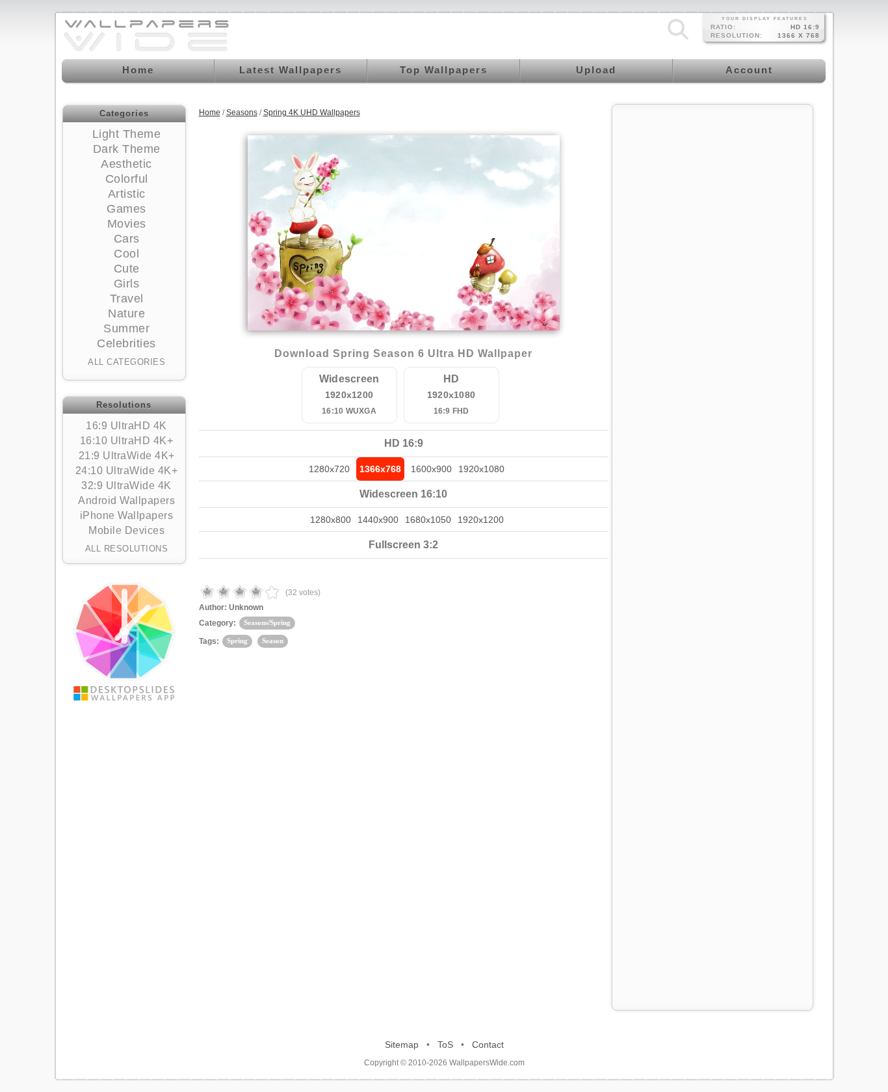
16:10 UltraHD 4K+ (127, 440)
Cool (126, 253)
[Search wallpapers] (678, 39)
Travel (127, 298)
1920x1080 (481, 469)
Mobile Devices (126, 530)
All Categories (126, 362)
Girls (127, 283)
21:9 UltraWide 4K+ (127, 455)
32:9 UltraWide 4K (126, 485)
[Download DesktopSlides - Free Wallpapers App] (124, 641)
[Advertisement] (712, 307)
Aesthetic (126, 163)
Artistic (127, 193)
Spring (237, 641)
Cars (127, 238)
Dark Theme (127, 148)
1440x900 (378, 519)
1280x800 (330, 519)
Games (126, 208)
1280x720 (329, 469)
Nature (126, 313)
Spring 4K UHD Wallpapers (311, 112)
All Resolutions (126, 548)
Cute (127, 268)
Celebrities (126, 343)
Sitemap (402, 1044)
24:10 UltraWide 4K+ (126, 470)
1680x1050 (428, 519)
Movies (126, 223)
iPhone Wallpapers (127, 515)
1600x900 (431, 469)
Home (209, 112)
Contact (488, 1044)
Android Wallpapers (126, 500)
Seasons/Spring (267, 622)
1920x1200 (481, 519)
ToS (445, 1044)
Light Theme (126, 133)
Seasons (241, 112)
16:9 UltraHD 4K (126, 425)
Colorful (126, 178)
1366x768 (380, 469)
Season (272, 641)
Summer (126, 328)
